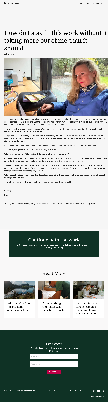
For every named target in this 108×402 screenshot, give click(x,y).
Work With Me (97, 3)
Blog (88, 3)
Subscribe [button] (54, 372)
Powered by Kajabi (97, 397)
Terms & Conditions (77, 391)
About (82, 3)
